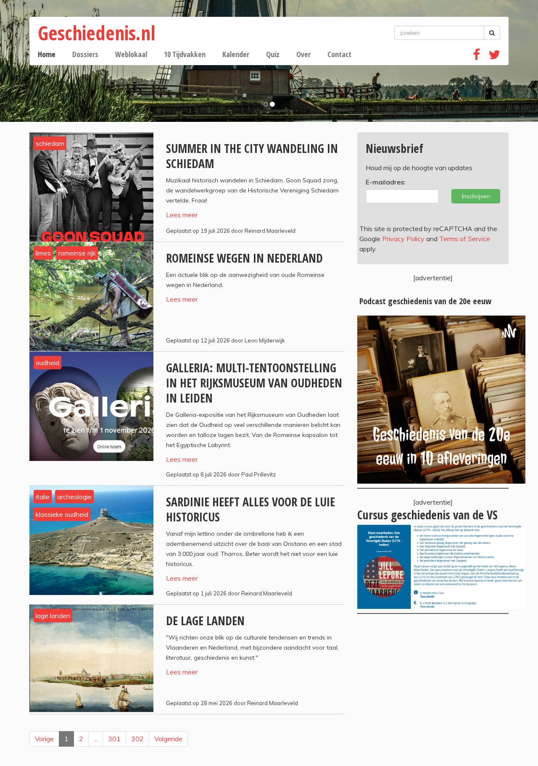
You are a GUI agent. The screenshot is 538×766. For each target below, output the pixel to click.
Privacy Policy (403, 238)
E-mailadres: (386, 182)
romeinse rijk (77, 253)
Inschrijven (476, 196)
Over (303, 54)
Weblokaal (131, 54)
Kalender (235, 54)
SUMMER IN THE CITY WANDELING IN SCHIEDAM (252, 155)
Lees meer (182, 215)
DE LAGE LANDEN (205, 621)
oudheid (47, 362)
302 (137, 738)
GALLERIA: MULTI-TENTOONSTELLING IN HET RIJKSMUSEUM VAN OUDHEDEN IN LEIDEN (254, 383)
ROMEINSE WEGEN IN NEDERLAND (244, 258)
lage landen (53, 615)
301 (114, 738)
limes (43, 253)
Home (46, 54)
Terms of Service (464, 238)
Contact (339, 54)
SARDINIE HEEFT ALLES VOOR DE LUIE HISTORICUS (250, 509)
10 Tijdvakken (185, 54)
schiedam (50, 143)
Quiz (273, 54)
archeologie (74, 496)
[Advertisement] (433, 689)
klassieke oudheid (62, 514)
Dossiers (85, 54)
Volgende (168, 738)
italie (43, 496)
